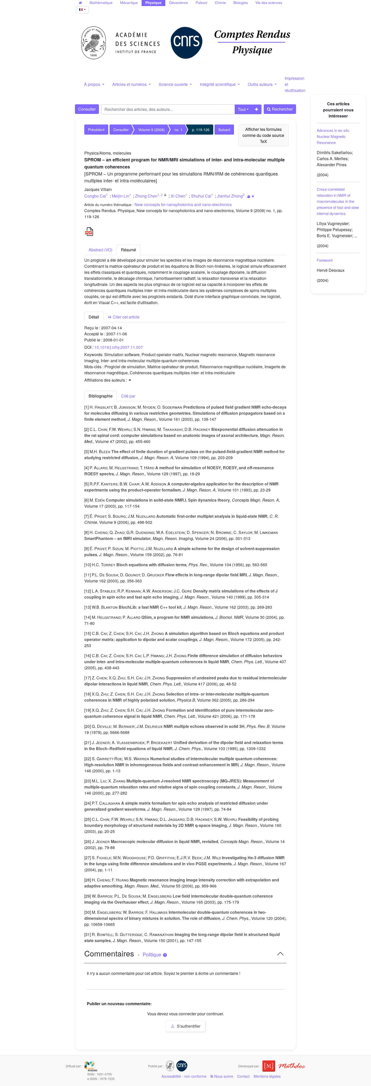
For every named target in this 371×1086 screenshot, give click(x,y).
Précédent (96, 129)
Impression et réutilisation (295, 84)
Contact (243, 1076)
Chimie (220, 2)
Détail (94, 317)
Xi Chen (178, 196)
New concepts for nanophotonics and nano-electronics (183, 204)
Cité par (128, 396)
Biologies (240, 2)
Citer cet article (126, 317)
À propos (92, 84)
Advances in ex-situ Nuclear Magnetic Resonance (333, 136)
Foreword (324, 260)
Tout (242, 109)
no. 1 (178, 129)
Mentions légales (267, 1076)
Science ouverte (174, 84)
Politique (153, 954)
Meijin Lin (120, 196)
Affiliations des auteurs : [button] (106, 380)
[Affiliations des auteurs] (251, 196)
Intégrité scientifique (218, 84)
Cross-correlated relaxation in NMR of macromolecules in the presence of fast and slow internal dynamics (338, 201)
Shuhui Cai (201, 196)
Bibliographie (101, 396)
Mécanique (129, 2)
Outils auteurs (261, 84)
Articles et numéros (130, 84)
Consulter (87, 109)
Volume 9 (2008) (151, 129)
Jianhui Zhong (230, 196)
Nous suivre (223, 1076)
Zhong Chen (146, 196)
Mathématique (101, 2)
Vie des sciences (268, 2)
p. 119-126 (200, 129)
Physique (153, 2)
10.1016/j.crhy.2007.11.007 (118, 347)
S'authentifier (188, 1026)
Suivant (224, 129)
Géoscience (178, 2)
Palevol (201, 2)
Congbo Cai (95, 196)
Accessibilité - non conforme (184, 1076)
